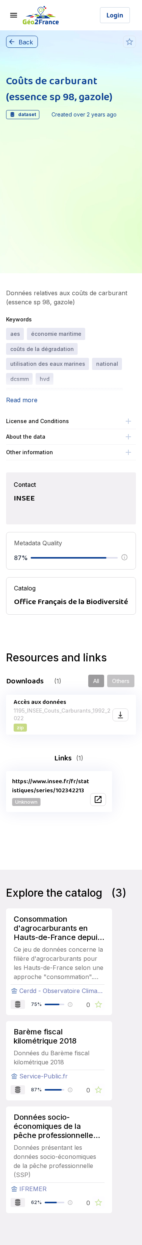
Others (121, 681)
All (96, 681)
